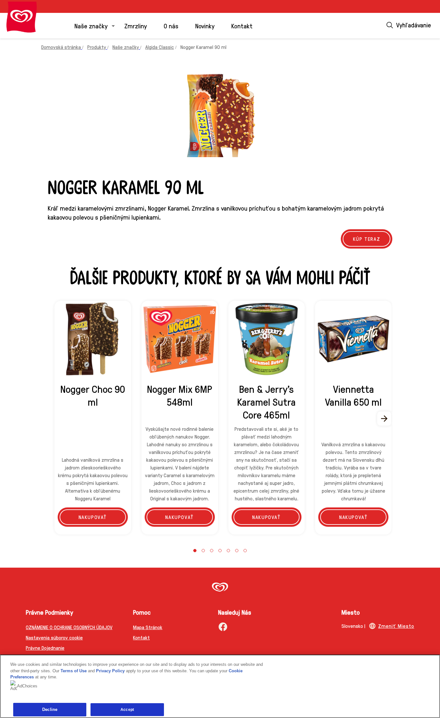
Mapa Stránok (147, 627)
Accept (127, 709)
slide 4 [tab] (220, 550)
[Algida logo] (21, 17)
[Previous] (55, 418)
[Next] (384, 418)
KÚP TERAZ (366, 238)
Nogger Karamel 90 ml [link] (203, 46)
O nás (171, 26)
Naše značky (91, 26)
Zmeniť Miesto (396, 625)
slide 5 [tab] (228, 550)
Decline (49, 709)
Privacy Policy (110, 670)
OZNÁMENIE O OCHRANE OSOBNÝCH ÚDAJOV (69, 627)
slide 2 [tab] (203, 550)
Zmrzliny (135, 26)
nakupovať (93, 517)
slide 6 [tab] (236, 550)
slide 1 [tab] (194, 550)
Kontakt (242, 26)
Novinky (205, 26)
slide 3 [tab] (211, 550)
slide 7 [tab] (245, 550)
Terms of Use (74, 670)
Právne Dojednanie (45, 647)
